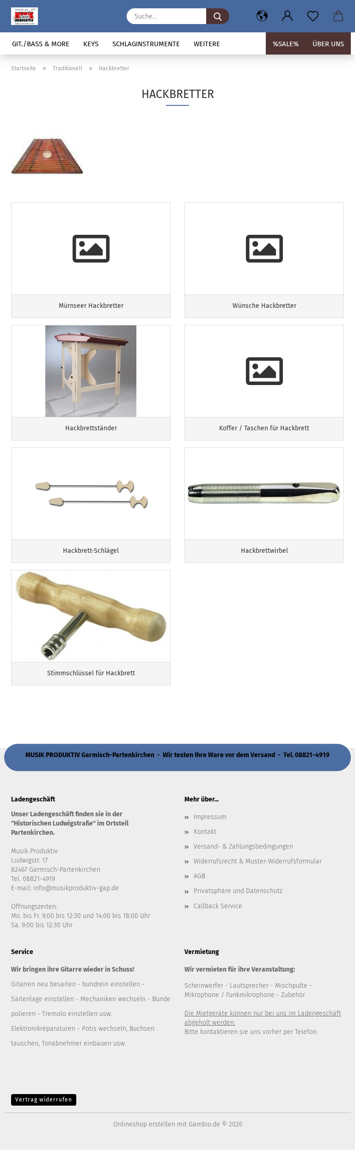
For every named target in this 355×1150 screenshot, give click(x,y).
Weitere (207, 44)
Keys (90, 44)
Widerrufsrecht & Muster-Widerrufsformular (258, 861)
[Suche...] (217, 16)
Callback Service (218, 906)
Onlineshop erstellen (144, 1124)
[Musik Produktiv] (28, 16)
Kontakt (205, 832)
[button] (262, 16)
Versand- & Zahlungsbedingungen (243, 846)
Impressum (210, 817)
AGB (199, 876)
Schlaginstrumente (146, 44)
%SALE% (286, 44)
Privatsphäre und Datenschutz (238, 891)
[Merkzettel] (312, 16)
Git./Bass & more (40, 44)
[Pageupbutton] (329, 1136)
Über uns (328, 44)
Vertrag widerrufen (43, 1099)
